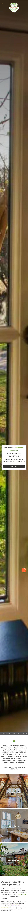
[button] (1, 3)
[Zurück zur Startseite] (14, 8)
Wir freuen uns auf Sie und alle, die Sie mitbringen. (14, 768)
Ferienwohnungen (15, 733)
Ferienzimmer (5, 733)
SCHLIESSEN (14, 466)
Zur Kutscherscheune (18, 448)
